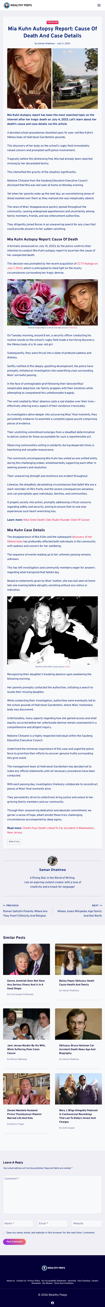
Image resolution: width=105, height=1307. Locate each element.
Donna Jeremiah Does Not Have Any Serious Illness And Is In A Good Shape (26, 984)
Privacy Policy (34, 1281)
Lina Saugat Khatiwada (21, 994)
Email (43, 1223)
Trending (52, 22)
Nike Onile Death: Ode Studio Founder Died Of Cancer (56, 520)
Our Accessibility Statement (53, 1281)
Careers (95, 1281)
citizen (67, 667)
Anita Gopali (68, 1128)
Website (78, 1223)
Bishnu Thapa (17, 1124)
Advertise (72, 1281)
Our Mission (47, 1283)
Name (9, 1223)
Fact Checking (84, 1281)
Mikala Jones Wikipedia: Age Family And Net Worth (79, 911)
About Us (11, 1281)
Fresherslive (72, 328)
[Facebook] (52, 1303)
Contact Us (21, 1281)
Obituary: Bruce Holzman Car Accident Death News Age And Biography (77, 1049)
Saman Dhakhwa (46, 43)
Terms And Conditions (64, 1283)
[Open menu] (99, 5)
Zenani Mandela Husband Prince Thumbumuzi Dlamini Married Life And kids (24, 1114)
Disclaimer (36, 1283)
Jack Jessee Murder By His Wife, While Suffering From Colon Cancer (26, 1049)
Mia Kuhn (14, 841)
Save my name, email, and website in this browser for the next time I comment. (50, 1232)
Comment (11, 1179)
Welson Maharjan (18, 1059)
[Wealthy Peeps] (18, 5)
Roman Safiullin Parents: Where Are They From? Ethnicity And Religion (25, 911)
